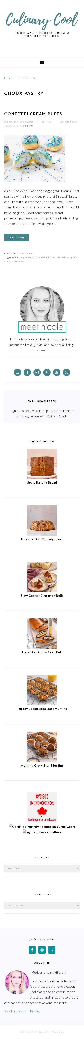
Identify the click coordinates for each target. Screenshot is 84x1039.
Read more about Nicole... (22, 1011)
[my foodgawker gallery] (42, 832)
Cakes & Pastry (25, 253)
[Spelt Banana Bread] (42, 478)
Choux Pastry (40, 257)
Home (8, 78)
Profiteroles (18, 261)
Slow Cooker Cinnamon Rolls (42, 595)
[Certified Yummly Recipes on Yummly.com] (42, 826)
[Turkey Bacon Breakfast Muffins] (42, 704)
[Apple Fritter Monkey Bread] (42, 534)
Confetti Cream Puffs (33, 113)
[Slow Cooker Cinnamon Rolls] (42, 591)
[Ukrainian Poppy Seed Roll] (42, 647)
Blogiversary (25, 257)
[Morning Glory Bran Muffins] (42, 761)
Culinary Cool (42, 27)
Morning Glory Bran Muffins (42, 765)
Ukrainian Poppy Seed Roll (42, 652)
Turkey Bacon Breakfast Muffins (42, 708)
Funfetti (52, 257)
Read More (16, 237)
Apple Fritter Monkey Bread (42, 539)
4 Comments (26, 125)
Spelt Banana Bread (42, 482)
